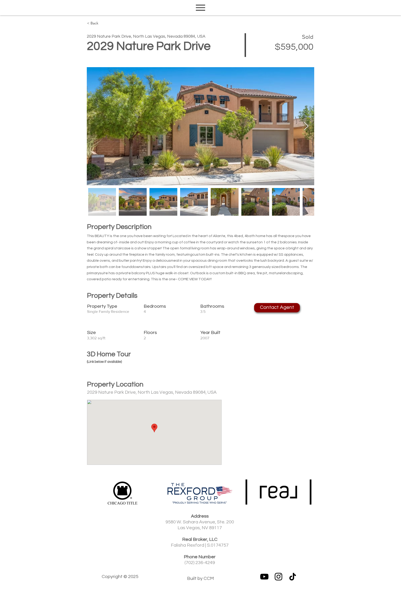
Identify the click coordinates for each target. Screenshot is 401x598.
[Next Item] (306, 126)
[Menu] (200, 7)
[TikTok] (293, 577)
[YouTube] (264, 577)
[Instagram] (278, 577)
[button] (277, 307)
